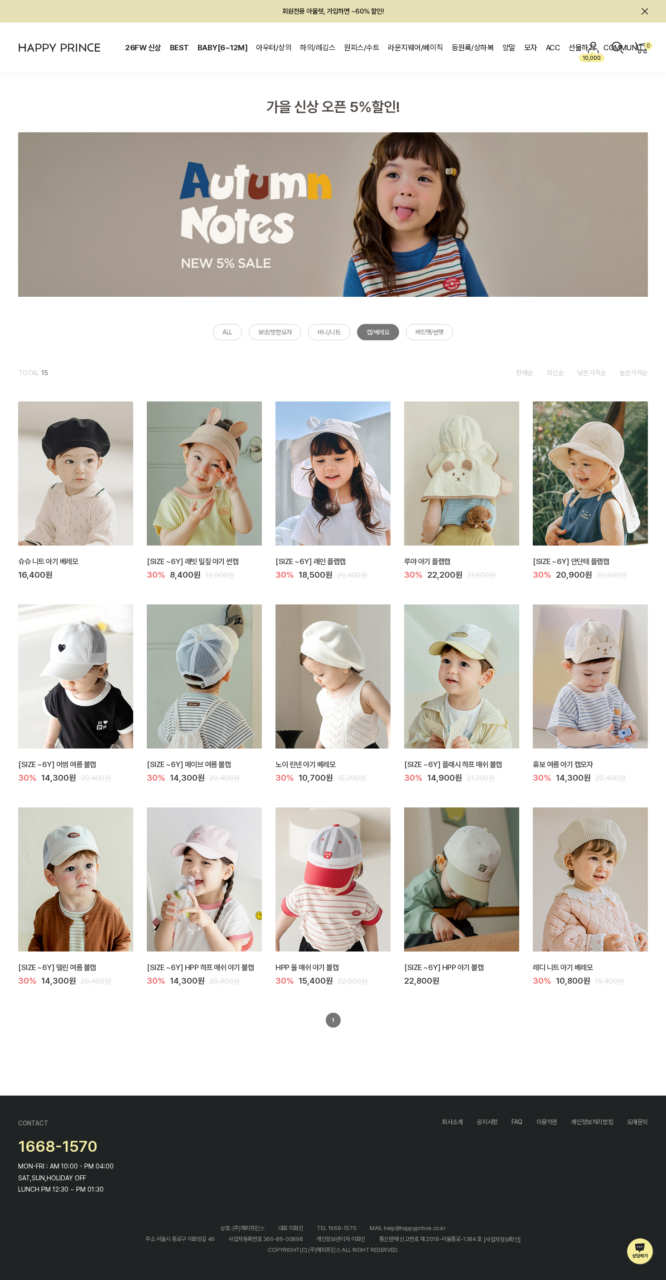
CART (647, 46)
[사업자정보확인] (502, 1239)
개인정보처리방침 (592, 1121)
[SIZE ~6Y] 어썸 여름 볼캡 (57, 763)
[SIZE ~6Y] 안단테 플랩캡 (571, 560)
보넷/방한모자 (275, 332)
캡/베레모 (378, 332)
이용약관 (546, 1121)
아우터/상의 (273, 47)
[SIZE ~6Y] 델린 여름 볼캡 (57, 966)
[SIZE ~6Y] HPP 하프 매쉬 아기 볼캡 (200, 966)
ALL (227, 332)
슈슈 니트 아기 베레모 (48, 560)
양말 (509, 47)
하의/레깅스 (317, 47)
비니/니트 (329, 332)
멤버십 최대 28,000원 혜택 (332, 11)
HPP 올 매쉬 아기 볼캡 (306, 966)
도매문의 (637, 1121)
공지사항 (487, 1121)
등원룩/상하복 (472, 47)
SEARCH (617, 47)
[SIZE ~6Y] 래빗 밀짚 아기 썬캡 (192, 560)
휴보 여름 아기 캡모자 (563, 763)
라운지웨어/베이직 (415, 47)
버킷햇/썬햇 (429, 332)
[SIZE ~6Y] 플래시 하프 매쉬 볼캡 (453, 763)
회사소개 (452, 1121)
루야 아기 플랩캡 (427, 560)
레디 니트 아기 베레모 (563, 966)
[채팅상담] (640, 1252)
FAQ (517, 1121)
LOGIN (593, 47)
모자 (530, 47)
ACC (553, 47)
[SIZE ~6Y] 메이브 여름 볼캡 (189, 763)
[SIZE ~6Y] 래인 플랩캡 (310, 560)
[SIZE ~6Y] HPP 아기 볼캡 (443, 966)
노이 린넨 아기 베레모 (305, 763)
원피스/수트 (361, 47)
